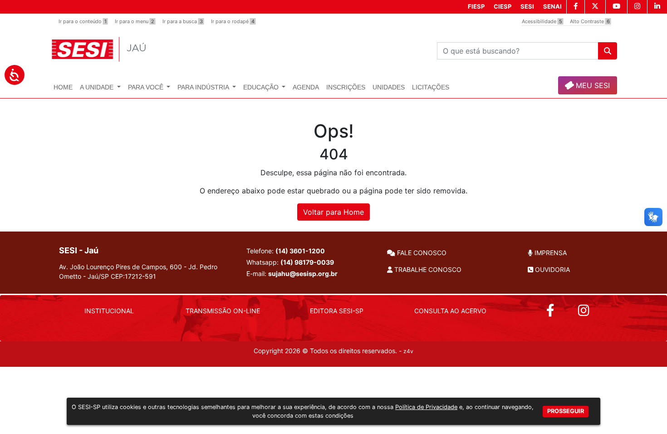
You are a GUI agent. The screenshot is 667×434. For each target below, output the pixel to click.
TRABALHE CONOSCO (426, 269)
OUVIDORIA (551, 269)
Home (63, 87)
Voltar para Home (333, 212)
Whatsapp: (290, 262)
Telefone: (285, 251)
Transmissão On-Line (223, 311)
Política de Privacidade (426, 407)
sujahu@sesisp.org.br (303, 273)
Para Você (146, 87)
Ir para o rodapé (233, 21)
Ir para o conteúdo (83, 21)
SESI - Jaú (78, 250)
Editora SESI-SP (336, 311)
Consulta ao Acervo (450, 311)
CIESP (502, 6)
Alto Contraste (590, 21)
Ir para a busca (182, 21)
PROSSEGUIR (565, 410)
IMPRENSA (550, 252)
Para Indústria (204, 87)
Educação (261, 87)
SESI (527, 6)
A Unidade (97, 87)
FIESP (476, 6)
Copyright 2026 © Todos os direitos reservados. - (333, 351)
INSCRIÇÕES (345, 87)
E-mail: (292, 273)
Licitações (430, 87)
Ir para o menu (134, 21)
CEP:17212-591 (133, 276)
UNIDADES (389, 87)
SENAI (552, 6)
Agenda (306, 87)
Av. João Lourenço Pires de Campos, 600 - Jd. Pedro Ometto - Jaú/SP (138, 271)
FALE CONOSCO (420, 252)
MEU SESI (592, 85)
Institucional (109, 311)
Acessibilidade (542, 21)
